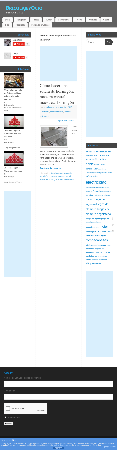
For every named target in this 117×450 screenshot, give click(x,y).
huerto (109, 195)
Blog (7, 25)
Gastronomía (63, 19)
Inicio (7, 19)
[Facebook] (113, 219)
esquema (89, 191)
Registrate (20, 25)
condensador (92, 169)
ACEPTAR (58, 448)
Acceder (8, 423)
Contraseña (9, 390)
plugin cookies (110, 447)
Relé (88, 235)
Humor (49, 19)
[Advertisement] (58, 63)
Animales (93, 19)
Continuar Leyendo (50, 168)
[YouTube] (113, 231)
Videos (106, 19)
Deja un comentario (65, 121)
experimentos (106, 191)
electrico (89, 188)
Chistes (102, 164)
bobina (102, 159)
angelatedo (49, 107)
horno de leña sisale (98, 195)
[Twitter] (113, 225)
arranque (97, 155)
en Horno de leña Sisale (100, 188)
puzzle (95, 231)
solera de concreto (66, 179)
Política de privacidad (40, 25)
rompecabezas (97, 240)
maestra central (64, 176)
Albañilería (45, 111)
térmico (98, 263)
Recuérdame (13, 417)
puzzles (103, 232)
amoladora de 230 (103, 152)
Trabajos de (21, 19)
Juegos (36, 19)
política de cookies (61, 445)
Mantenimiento (56, 111)
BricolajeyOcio (24, 7)
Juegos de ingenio (93, 219)
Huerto (79, 19)
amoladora (90, 152)
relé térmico (95, 235)
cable (90, 164)
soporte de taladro (99, 260)
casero (96, 164)
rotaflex (89, 245)
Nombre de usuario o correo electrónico (22, 378)
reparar (103, 235)
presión (89, 232)
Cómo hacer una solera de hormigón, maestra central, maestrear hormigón (57, 93)
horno (88, 195)
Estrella (97, 191)
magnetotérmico (92, 227)
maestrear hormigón (48, 179)
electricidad (96, 182)
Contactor (92, 176)
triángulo (90, 263)
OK (107, 42)
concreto (53, 176)
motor (104, 226)
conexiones (102, 169)
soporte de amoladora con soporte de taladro (98, 256)
